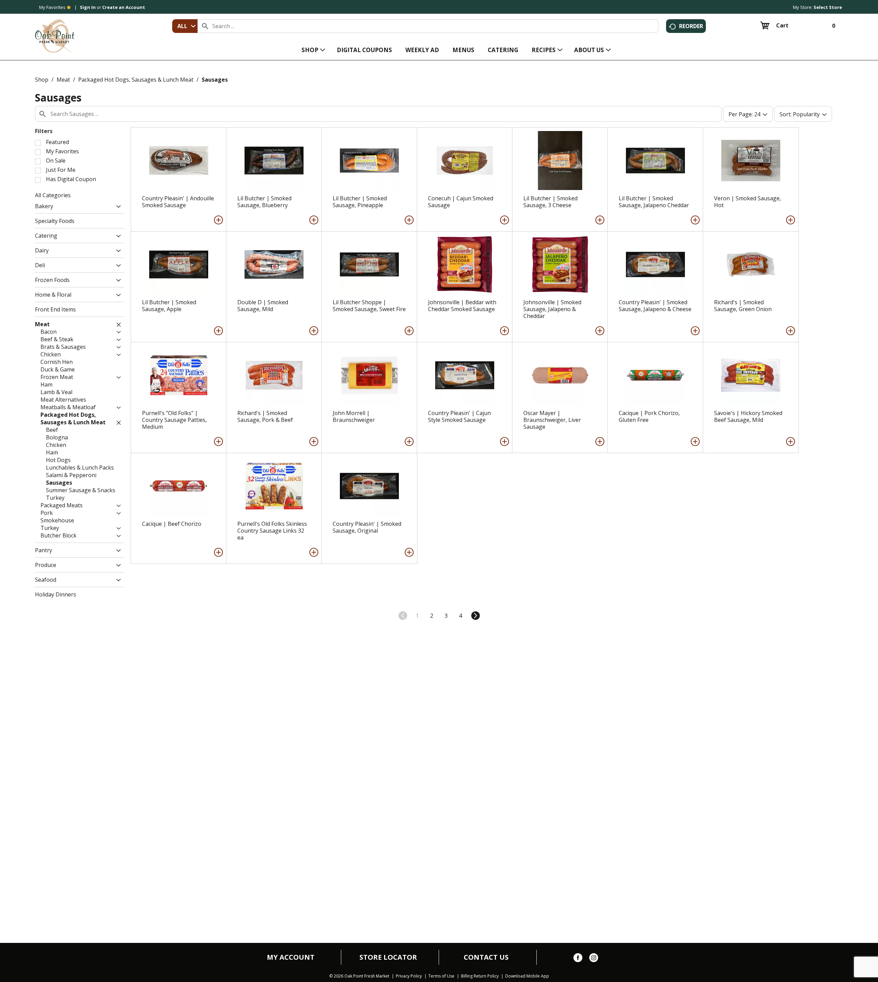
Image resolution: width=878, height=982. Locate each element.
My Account (291, 957)
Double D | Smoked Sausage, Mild (262, 305)
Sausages (215, 79)
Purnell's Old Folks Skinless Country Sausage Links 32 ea (272, 530)
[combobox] (185, 26)
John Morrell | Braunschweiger (354, 416)
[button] (116, 207)
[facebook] (577, 959)
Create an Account (123, 7)
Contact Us (486, 957)
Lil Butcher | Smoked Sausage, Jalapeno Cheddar (654, 201)
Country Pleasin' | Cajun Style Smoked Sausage (459, 416)
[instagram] (593, 959)
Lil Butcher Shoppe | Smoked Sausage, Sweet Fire (369, 305)
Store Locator (388, 957)
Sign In (88, 7)
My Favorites (52, 7)
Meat (63, 79)
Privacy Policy (409, 976)
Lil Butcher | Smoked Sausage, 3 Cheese (550, 201)
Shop (41, 79)
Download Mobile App (527, 976)
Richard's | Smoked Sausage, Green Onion (743, 305)
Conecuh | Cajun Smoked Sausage (460, 201)
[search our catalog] (205, 26)
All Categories (53, 195)
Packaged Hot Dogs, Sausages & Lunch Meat (135, 79)
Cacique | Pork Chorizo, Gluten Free (649, 416)
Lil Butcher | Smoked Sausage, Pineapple (360, 201)
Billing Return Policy (480, 976)
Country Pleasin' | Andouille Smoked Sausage (178, 201)
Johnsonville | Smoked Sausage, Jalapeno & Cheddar (552, 309)
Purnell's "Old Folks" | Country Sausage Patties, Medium (174, 419)
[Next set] (475, 615)
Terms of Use (441, 976)
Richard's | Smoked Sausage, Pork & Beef (265, 416)
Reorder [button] (691, 26)
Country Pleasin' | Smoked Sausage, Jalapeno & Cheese (655, 305)
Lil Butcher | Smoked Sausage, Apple (169, 305)
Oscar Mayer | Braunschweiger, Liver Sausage (552, 419)
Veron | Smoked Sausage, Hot (747, 201)
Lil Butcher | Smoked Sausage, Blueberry (264, 201)
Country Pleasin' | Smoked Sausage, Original (367, 527)
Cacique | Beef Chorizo (171, 524)
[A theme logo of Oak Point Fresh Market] (54, 31)
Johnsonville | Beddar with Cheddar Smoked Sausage (462, 305)
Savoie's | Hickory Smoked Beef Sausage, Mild (748, 416)
